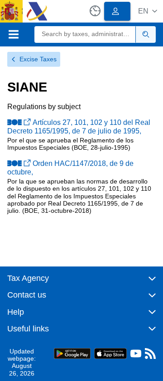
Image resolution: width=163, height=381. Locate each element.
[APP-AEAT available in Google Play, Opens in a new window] (72, 353)
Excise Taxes (38, 59)
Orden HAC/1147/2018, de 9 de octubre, (70, 168)
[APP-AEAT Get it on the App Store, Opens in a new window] (110, 353)
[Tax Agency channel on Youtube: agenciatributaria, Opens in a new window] (135, 355)
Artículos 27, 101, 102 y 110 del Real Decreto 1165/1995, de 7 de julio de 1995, (78, 127)
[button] (147, 11)
